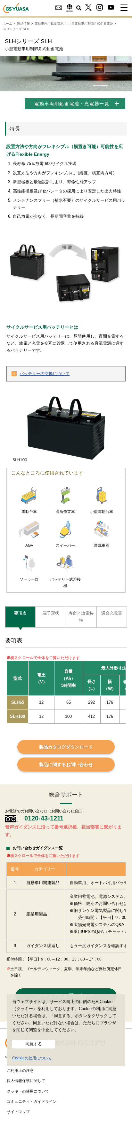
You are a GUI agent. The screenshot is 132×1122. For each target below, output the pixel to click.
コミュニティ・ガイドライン (32, 1101)
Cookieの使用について (32, 1058)
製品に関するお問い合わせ (66, 764)
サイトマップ (18, 1112)
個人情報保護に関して (26, 1081)
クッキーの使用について (28, 1091)
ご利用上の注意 (20, 1070)
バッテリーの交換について (45, 373)
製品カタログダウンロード (66, 746)
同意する (33, 1043)
